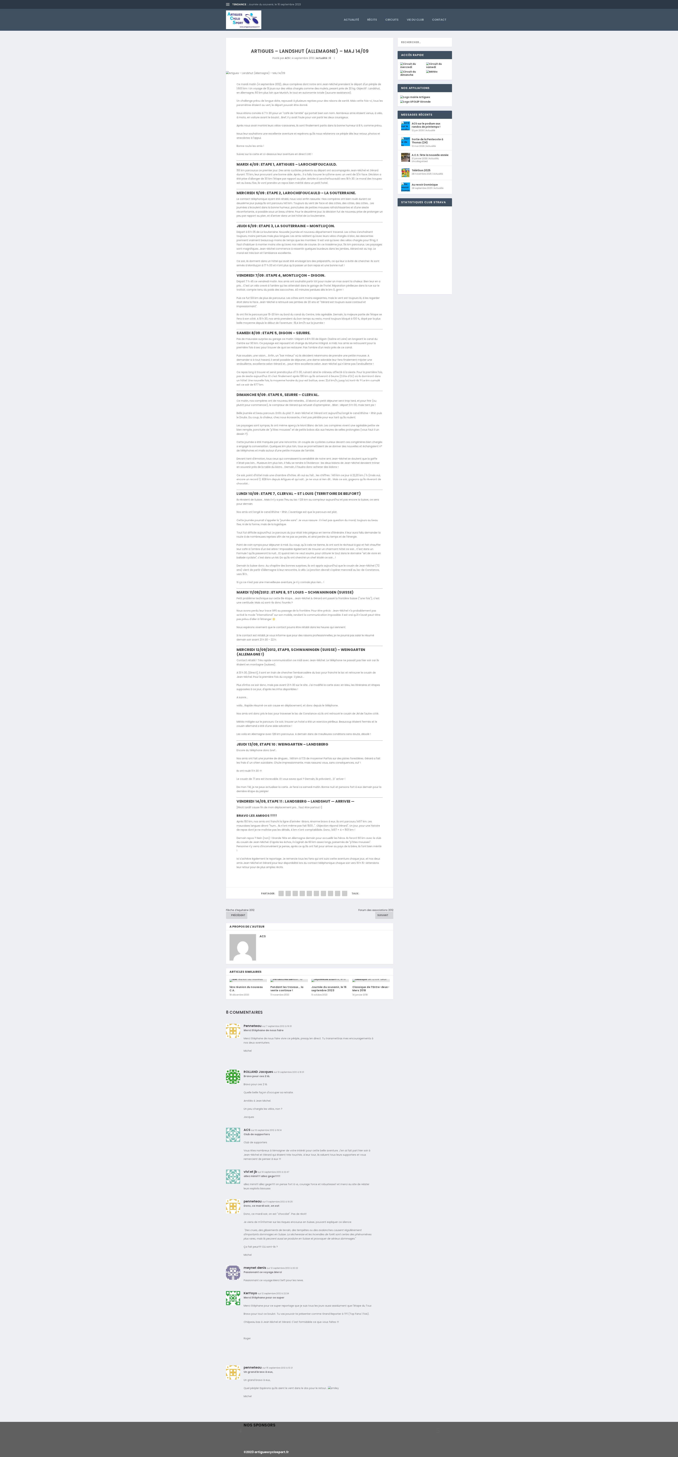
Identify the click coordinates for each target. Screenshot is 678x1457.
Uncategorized (420, 161)
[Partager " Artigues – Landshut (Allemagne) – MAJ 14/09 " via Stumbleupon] (330, 893)
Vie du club (415, 20)
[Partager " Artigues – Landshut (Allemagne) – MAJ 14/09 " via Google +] (295, 893)
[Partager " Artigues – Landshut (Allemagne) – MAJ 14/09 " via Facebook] (281, 893)
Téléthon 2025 (421, 170)
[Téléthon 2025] (405, 172)
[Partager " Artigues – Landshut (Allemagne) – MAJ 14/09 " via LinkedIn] (316, 893)
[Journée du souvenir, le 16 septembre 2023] (330, 980)
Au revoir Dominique (425, 184)
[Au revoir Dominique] (405, 187)
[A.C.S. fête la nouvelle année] (405, 157)
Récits (372, 20)
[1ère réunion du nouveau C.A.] (248, 980)
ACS (287, 58)
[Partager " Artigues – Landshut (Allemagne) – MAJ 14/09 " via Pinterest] (309, 893)
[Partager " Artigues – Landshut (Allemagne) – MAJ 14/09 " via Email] (337, 893)
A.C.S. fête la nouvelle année (430, 155)
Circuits (392, 20)
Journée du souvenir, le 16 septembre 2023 (274, 4)
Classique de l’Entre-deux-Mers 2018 (370, 988)
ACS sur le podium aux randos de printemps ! (426, 125)
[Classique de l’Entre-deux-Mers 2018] (371, 980)
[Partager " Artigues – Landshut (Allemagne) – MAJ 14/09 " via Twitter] (288, 893)
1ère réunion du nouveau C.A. (246, 988)
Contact (439, 20)
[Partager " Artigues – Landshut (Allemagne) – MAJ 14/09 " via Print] (344, 893)
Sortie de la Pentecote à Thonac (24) (427, 141)
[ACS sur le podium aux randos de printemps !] (405, 125)
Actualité (351, 20)
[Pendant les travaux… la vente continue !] (289, 980)
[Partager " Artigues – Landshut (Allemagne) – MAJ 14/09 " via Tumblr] (302, 893)
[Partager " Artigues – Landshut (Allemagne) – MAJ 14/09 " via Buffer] (323, 893)
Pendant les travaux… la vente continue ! (287, 988)
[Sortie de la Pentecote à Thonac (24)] (405, 141)
